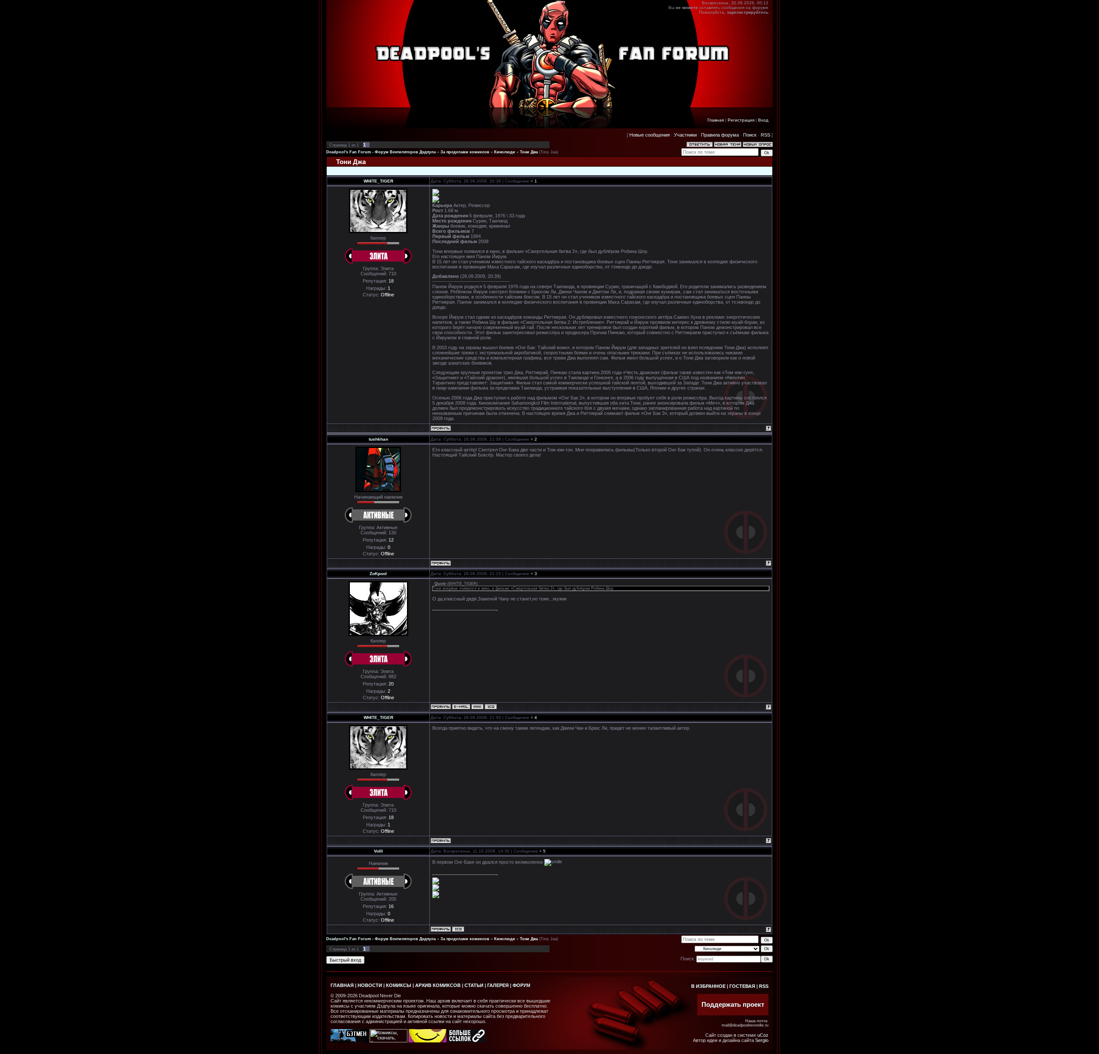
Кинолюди (504, 152)
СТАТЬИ (473, 985)
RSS (765, 134)
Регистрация (741, 120)
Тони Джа (529, 152)
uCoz (762, 1035)
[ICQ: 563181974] (458, 929)
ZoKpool (378, 573)
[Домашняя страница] (477, 706)
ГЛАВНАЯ (342, 985)
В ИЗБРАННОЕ (708, 986)
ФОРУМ (521, 985)
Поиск (749, 134)
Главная (715, 120)
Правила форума (720, 134)
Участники (685, 134)
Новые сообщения (649, 134)
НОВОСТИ (370, 985)
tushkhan (378, 439)
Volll (378, 851)
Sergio (761, 1040)
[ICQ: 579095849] (491, 706)
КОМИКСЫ (398, 985)
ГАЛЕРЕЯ (498, 985)
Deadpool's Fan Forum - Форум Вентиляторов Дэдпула (381, 152)
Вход (763, 120)
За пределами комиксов (464, 152)
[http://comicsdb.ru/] (427, 1040)
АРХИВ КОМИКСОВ (438, 985)
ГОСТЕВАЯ (742, 986)
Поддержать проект (732, 1004)
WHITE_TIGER (378, 181)
